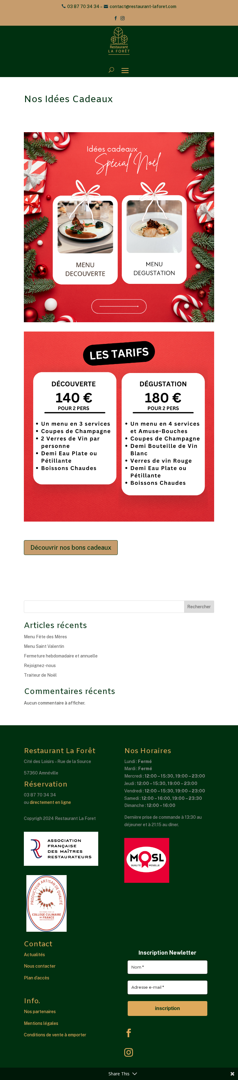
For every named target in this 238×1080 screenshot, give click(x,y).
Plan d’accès (36, 977)
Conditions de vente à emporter (55, 1034)
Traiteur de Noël (40, 675)
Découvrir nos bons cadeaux (70, 547)
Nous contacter (39, 966)
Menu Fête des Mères (45, 636)
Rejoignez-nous (40, 665)
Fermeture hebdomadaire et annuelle (61, 655)
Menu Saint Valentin (44, 646)
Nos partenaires (40, 1011)
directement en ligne (50, 802)
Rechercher (199, 606)
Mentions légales (41, 1023)
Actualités (34, 954)
